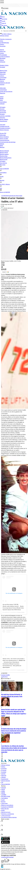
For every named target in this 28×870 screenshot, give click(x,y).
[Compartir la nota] (2, 265)
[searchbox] (13, 31)
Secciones (4, 19)
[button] (14, 109)
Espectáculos (12, 195)
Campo (2, 53)
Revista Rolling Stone (5, 158)
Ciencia (2, 81)
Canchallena (3, 102)
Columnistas (3, 90)
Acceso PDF (3, 133)
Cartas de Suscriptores (6, 91)
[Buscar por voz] (25, 30)
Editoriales (3, 88)
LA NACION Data (4, 42)
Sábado (2, 144)
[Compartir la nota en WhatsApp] (4, 265)
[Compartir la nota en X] (4, 269)
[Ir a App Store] (5, 843)
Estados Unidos (4, 65)
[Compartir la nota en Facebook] (2, 269)
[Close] (2, 754)
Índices (2, 60)
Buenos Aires (3, 70)
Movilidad (2, 58)
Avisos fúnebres (4, 137)
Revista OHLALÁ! (4, 151)
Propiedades (3, 55)
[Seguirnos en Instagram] (2, 830)
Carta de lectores (4, 140)
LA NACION (4, 195)
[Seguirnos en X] (2, 826)
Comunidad (3, 77)
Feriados (2, 114)
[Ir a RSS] (2, 835)
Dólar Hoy (2, 51)
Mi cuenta (4, 25)
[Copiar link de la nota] (2, 267)
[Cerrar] (24, 28)
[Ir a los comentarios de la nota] (4, 263)
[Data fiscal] (2, 867)
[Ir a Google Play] (5, 840)
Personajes (19, 195)
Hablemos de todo (5, 83)
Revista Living (3, 156)
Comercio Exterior (5, 56)
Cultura (2, 76)
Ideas (1, 145)
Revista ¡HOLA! (4, 152)
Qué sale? (2, 124)
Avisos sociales (4, 138)
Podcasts (2, 117)
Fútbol (1, 96)
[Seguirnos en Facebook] (2, 821)
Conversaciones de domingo (8, 142)
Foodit (3, 21)
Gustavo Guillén (5, 675)
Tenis (1, 100)
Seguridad (3, 72)
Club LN (4, 23)
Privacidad (10, 857)
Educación (3, 74)
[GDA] (5, 862)
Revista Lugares (4, 154)
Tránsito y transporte (5, 39)
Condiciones (4, 857)
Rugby (1, 98)
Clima (1, 41)
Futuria (2, 49)
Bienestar (2, 79)
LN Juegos (2, 107)
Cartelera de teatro (5, 128)
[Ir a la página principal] (14, 14)
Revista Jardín (3, 159)
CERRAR (2, 1)
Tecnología (3, 110)
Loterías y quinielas (5, 116)
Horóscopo (3, 112)
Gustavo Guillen (20, 612)
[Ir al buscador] (2, 10)
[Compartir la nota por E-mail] (5, 269)
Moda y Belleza (4, 119)
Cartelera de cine (4, 126)
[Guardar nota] (2, 263)
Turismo (2, 109)
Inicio (3, 17)
